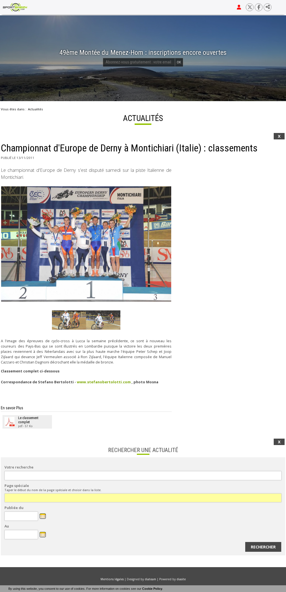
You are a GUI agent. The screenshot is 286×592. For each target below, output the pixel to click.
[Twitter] (249, 7)
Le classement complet (28, 420)
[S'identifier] (239, 7)
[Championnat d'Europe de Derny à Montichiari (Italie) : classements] (86, 244)
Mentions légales (112, 579)
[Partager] (267, 7)
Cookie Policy (152, 588)
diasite (181, 579)
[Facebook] (258, 7)
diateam (150, 579)
